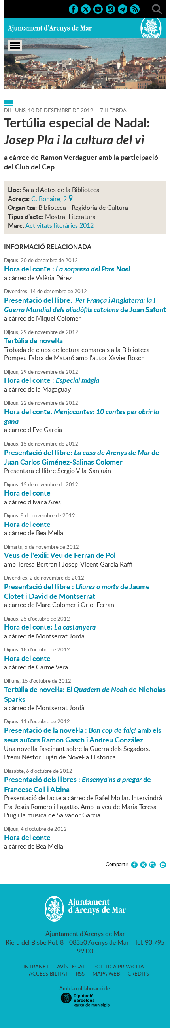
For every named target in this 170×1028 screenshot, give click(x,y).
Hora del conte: (50, 627)
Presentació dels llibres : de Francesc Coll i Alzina (77, 784)
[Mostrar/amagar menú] (15, 45)
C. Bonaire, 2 (49, 198)
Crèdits (138, 973)
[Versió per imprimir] (161, 864)
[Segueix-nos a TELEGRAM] (122, 8)
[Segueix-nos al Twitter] (86, 8)
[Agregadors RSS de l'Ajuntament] (135, 8)
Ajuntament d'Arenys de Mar (50, 28)
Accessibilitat (48, 973)
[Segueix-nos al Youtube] (98, 8)
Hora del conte (27, 493)
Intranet (36, 966)
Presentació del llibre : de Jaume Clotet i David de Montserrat (77, 591)
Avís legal (71, 966)
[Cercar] (157, 8)
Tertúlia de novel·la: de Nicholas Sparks (85, 694)
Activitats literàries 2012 (59, 225)
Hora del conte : (67, 268)
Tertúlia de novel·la (33, 340)
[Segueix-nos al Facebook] (73, 8)
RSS (80, 973)
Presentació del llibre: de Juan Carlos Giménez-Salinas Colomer (81, 457)
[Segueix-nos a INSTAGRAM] (110, 8)
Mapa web (106, 973)
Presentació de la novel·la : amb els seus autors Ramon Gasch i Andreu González (82, 735)
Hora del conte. (81, 416)
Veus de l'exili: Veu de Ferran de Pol (59, 555)
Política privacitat (120, 966)
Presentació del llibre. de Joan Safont (85, 305)
